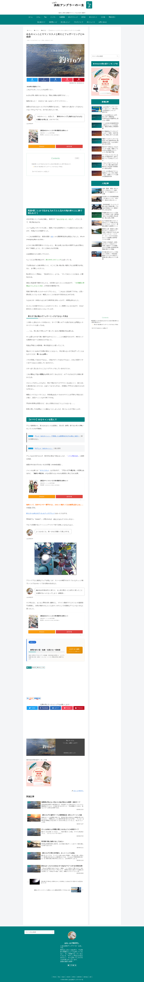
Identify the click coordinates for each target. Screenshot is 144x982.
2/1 (52, 236)
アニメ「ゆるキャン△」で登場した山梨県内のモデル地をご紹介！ (57, 436)
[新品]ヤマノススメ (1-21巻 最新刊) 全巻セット (54, 480)
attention (79, 976)
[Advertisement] (55, 190)
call (90, 976)
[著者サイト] (69, 965)
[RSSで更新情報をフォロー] (75, 965)
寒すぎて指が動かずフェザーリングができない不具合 (48, 166)
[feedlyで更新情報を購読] (73, 965)
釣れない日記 (41, 667)
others (73, 976)
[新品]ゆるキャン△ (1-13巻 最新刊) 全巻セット (54, 130)
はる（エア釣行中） (72, 943)
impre (63, 976)
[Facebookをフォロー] (71, 965)
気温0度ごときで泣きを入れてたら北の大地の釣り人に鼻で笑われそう (51, 164)
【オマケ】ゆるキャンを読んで (40, 171)
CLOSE (77, 158)
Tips (59, 976)
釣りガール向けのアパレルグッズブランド (40, 513)
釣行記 (29, 667)
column (68, 976)
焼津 (35, 667)
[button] (117, 56)
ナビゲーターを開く (75, 650)
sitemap (86, 976)
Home (54, 976)
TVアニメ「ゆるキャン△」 (44, 448)
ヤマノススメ (44, 470)
